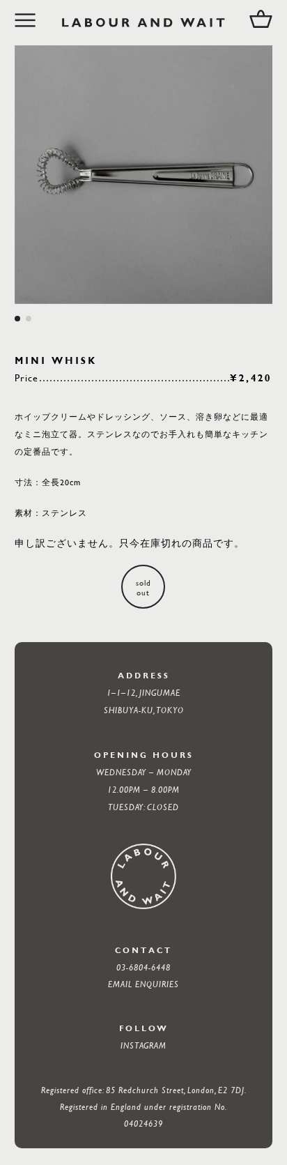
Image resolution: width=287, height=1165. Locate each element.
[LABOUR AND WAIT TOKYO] (143, 22)
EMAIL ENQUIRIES (143, 983)
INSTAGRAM (143, 1045)
